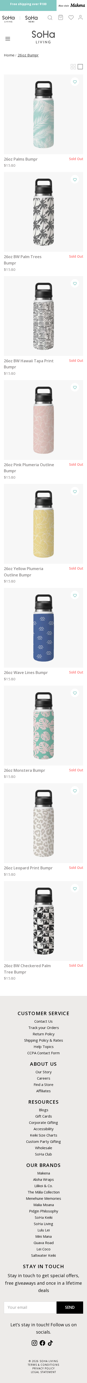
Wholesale (43, 1147)
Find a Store (43, 1084)
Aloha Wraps (43, 1179)
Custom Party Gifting (43, 1141)
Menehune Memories (43, 1198)
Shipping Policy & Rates (43, 1040)
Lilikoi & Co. (43, 1185)
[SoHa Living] (43, 36)
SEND (70, 1307)
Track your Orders (43, 1027)
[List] (80, 67)
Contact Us (43, 1021)
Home (9, 55)
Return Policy (44, 1033)
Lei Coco (43, 1249)
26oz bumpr (28, 55)
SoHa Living (43, 1223)
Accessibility (44, 1128)
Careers (43, 1078)
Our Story (44, 1071)
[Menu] (7, 38)
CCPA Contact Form (43, 1052)
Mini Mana (43, 1236)
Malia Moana (43, 1204)
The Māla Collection (44, 1192)
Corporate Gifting (43, 1122)
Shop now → (39, 9)
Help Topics (44, 1046)
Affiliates (43, 1090)
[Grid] (73, 67)
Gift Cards (43, 1116)
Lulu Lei (43, 1230)
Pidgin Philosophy (43, 1211)
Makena (43, 1173)
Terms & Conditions (43, 1364)
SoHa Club (43, 1154)
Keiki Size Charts (43, 1135)
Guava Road (44, 1242)
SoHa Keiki (43, 1217)
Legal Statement (43, 1372)
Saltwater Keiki (43, 1255)
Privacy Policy (43, 1368)
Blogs (43, 1109)
